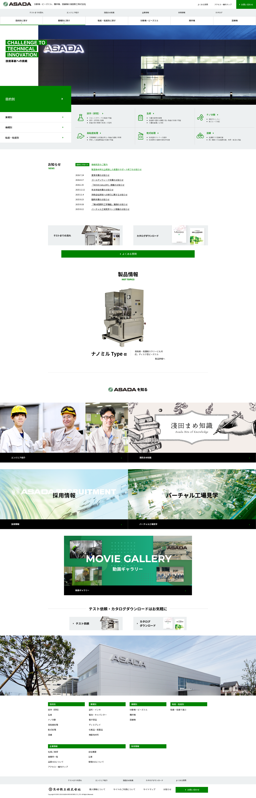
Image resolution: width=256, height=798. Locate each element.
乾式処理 (52, 729)
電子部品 (93, 719)
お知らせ (167, 789)
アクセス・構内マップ (223, 4)
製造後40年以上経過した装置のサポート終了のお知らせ (116, 169)
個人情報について (97, 789)
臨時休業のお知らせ (100, 199)
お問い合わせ (247, 4)
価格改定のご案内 (99, 164)
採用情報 (181, 12)
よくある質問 (203, 4)
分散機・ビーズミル (149, 20)
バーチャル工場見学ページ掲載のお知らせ (110, 209)
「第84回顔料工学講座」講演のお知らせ (109, 204)
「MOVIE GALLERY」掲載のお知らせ (107, 184)
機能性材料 (94, 734)
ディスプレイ (95, 724)
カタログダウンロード (154, 780)
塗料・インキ (95, 709)
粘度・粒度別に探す (107, 20)
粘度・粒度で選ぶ (178, 709)
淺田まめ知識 (109, 12)
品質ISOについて (55, 761)
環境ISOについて (96, 761)
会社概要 (92, 751)
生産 (50, 714)
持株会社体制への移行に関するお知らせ (109, 194)
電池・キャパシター (98, 714)
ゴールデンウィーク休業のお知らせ (107, 179)
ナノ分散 (52, 719)
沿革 (90, 756)
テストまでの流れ (36, 12)
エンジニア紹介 (73, 12)
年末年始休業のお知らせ (102, 189)
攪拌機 (192, 20)
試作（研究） (54, 709)
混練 (50, 734)
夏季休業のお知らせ (100, 175)
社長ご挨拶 (53, 751)
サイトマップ (149, 789)
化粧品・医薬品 (96, 729)
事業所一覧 (53, 756)
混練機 (235, 20)
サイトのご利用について (124, 789)
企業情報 (145, 12)
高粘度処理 (53, 724)
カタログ (218, 12)
